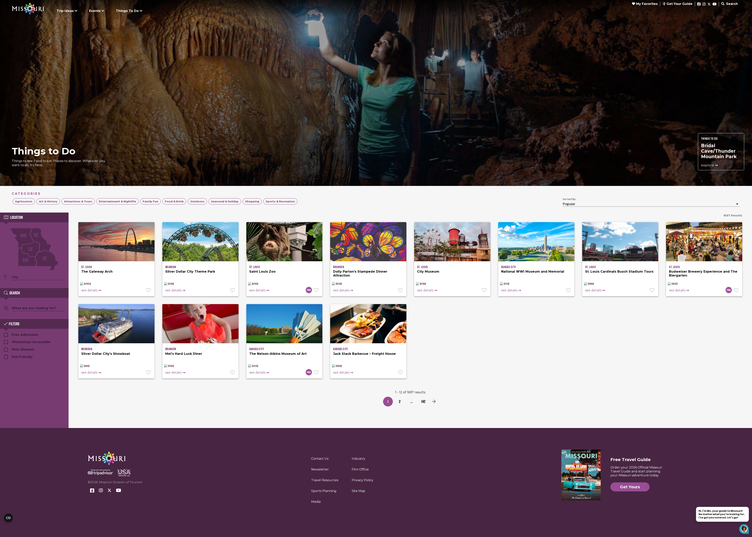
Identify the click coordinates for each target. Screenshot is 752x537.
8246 (339, 284)
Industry (358, 458)
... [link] (411, 401)
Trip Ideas (65, 11)
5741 (506, 284)
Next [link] (433, 401)
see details (89, 290)
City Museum (428, 271)
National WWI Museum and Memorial (532, 271)
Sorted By (569, 199)
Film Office (360, 469)
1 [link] (388, 401)
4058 (339, 366)
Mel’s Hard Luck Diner (183, 354)
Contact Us (319, 458)
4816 (87, 366)
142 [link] (423, 401)
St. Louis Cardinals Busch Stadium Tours (619, 271)
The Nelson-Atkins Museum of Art (277, 354)
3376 (255, 366)
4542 (674, 284)
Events (94, 11)
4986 (591, 284)
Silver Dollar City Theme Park (190, 271)
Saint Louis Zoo (262, 271)
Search (731, 4)
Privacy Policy (362, 480)
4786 (171, 366)
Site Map (358, 491)
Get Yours (630, 487)
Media (316, 502)
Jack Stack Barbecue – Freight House (364, 354)
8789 (255, 284)
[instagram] (704, 4)
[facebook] (698, 4)
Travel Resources (324, 480)
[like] (149, 290)
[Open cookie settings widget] (8, 518)
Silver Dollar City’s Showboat (105, 354)
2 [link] (399, 401)
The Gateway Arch (97, 271)
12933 (87, 284)
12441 (171, 284)
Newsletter (320, 469)
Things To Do (127, 11)
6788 (423, 284)
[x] (709, 4)
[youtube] (714, 4)
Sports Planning (323, 491)
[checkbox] (24, 201)
